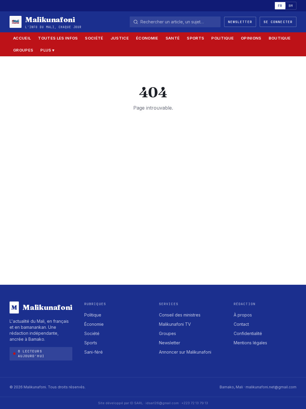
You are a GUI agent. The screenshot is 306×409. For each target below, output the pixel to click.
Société (94, 38)
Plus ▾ (47, 50)
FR (280, 6)
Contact (241, 324)
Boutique (280, 38)
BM (291, 6)
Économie (147, 38)
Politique (222, 38)
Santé (173, 38)
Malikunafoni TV (175, 324)
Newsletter (240, 22)
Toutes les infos (58, 38)
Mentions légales (250, 342)
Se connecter (278, 22)
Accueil (22, 38)
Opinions (251, 38)
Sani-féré (93, 352)
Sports (195, 38)
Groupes (23, 50)
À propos (243, 314)
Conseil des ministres (180, 314)
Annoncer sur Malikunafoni (185, 352)
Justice (120, 38)
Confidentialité (248, 333)
